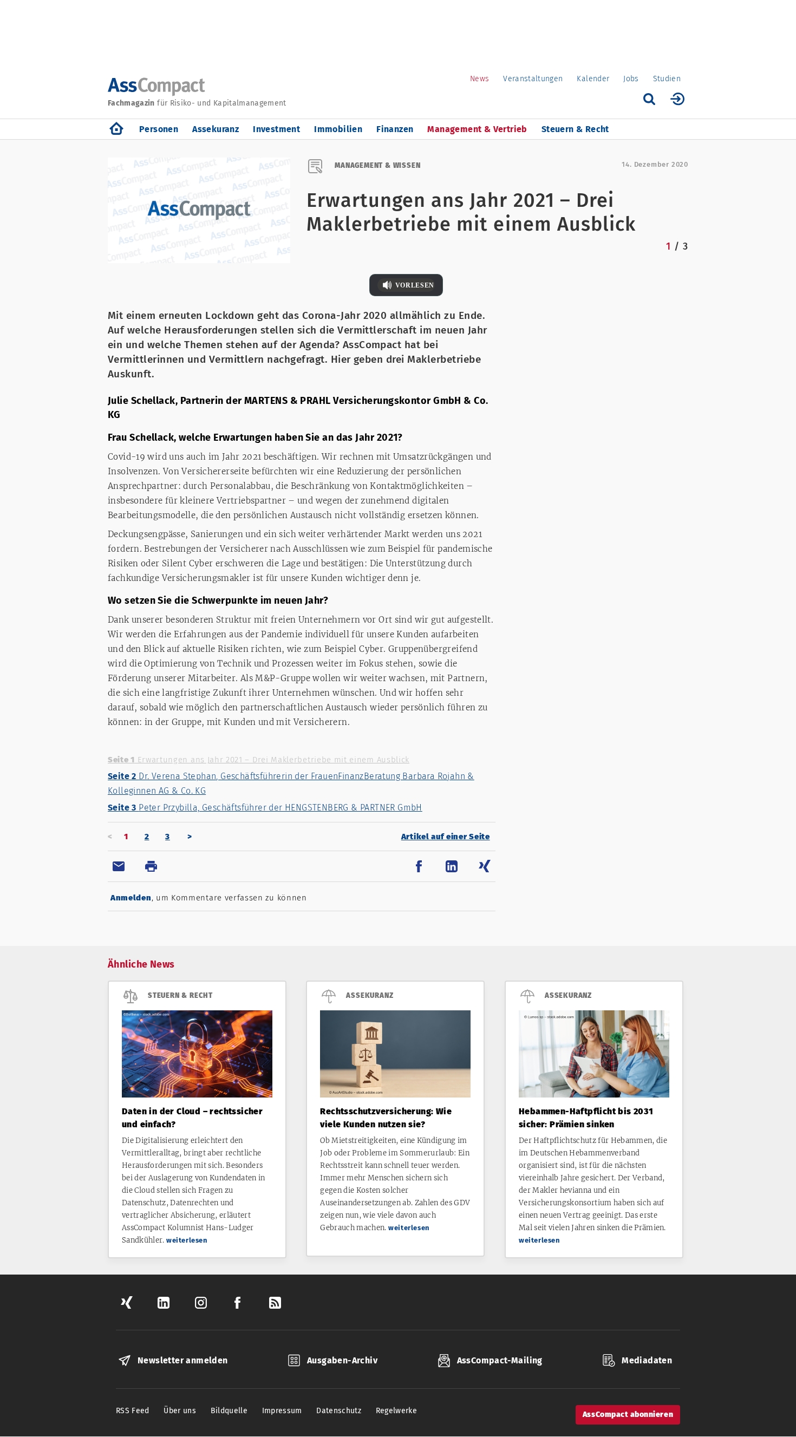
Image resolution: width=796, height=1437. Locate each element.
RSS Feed (132, 1410)
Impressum (282, 1410)
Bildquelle (229, 1410)
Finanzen (394, 129)
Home (116, 129)
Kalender (593, 78)
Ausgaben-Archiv (342, 1360)
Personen (158, 129)
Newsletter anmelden (183, 1360)
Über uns (180, 1410)
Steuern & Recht (575, 129)
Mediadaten (647, 1360)
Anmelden (131, 898)
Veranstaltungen (533, 78)
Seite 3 (265, 807)
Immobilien (338, 129)
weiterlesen (187, 1240)
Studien (667, 78)
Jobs (630, 78)
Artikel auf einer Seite (445, 836)
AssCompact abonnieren (628, 1414)
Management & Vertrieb (477, 129)
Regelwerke (396, 1410)
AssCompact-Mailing (500, 1360)
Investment (276, 129)
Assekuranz (215, 129)
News (479, 78)
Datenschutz (338, 1410)
